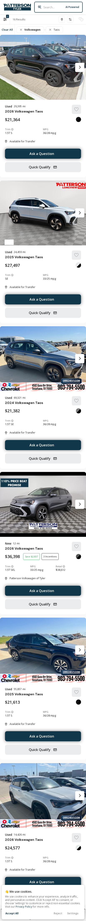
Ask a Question (41, 153)
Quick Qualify (40, 167)
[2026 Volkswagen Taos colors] (78, 119)
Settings (72, 913)
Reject (58, 913)
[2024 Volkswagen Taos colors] (78, 410)
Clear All (7, 29)
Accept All (12, 913)
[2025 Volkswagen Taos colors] (78, 265)
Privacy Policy (24, 906)
